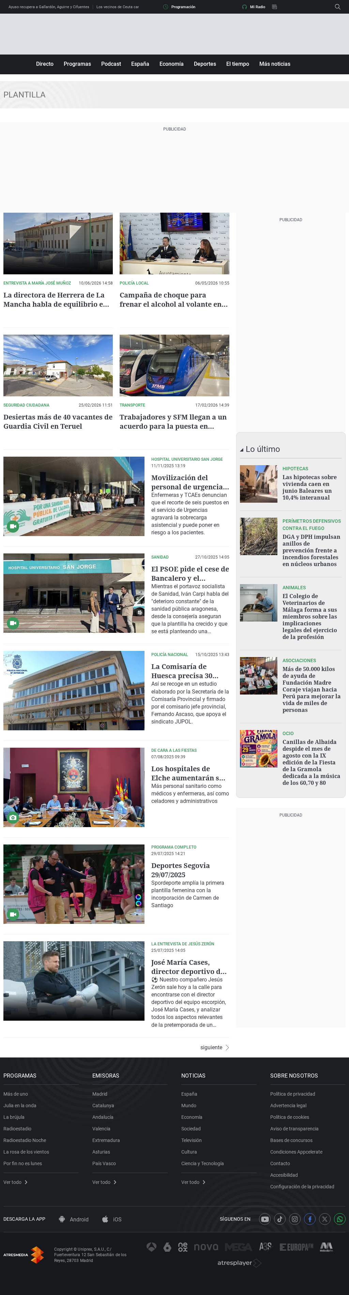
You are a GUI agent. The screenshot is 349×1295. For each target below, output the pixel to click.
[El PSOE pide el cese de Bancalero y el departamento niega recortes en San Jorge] (74, 593)
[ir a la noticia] (258, 484)
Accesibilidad (284, 1175)
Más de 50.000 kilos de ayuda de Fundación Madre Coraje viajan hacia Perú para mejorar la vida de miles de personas (312, 689)
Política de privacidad (292, 1094)
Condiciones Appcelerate (296, 1152)
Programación (183, 7)
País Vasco (104, 1163)
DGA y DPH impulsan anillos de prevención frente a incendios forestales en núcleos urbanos (311, 550)
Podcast (111, 64)
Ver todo (12, 1182)
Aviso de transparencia (294, 1128)
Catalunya (103, 1105)
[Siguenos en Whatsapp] (340, 1219)
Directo (45, 64)
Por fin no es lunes (22, 1163)
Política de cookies (289, 1117)
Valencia (101, 1128)
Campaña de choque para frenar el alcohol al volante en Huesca (171, 304)
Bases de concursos (291, 1140)
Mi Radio (257, 7)
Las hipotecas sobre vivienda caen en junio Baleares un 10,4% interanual (310, 487)
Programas (77, 64)
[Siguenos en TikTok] (280, 1219)
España (140, 64)
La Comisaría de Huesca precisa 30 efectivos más (181, 675)
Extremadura (106, 1140)
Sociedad (191, 1128)
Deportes (205, 64)
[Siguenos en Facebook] (310, 1219)
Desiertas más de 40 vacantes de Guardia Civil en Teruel (57, 421)
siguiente (211, 1048)
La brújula (14, 1117)
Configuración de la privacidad (302, 1186)
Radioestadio (17, 1128)
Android (79, 1219)
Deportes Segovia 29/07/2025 (180, 870)
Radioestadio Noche (24, 1140)
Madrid (99, 1094)
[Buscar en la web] (338, 6)
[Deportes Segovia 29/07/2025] (74, 884)
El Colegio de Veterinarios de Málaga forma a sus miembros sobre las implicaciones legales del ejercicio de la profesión (310, 616)
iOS (117, 1219)
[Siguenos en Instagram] (295, 1219)
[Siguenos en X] (325, 1219)
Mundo (188, 1105)
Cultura (189, 1152)
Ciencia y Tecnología (202, 1163)
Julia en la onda (19, 1105)
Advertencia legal (288, 1105)
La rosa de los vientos (26, 1152)
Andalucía (102, 1117)
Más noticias (274, 64)
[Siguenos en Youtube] (265, 1219)
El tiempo (237, 64)
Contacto (280, 1163)
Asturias (101, 1152)
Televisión (191, 1140)
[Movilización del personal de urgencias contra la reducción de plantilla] (74, 496)
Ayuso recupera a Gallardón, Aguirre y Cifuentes (49, 7)
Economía (172, 64)
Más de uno (15, 1094)
